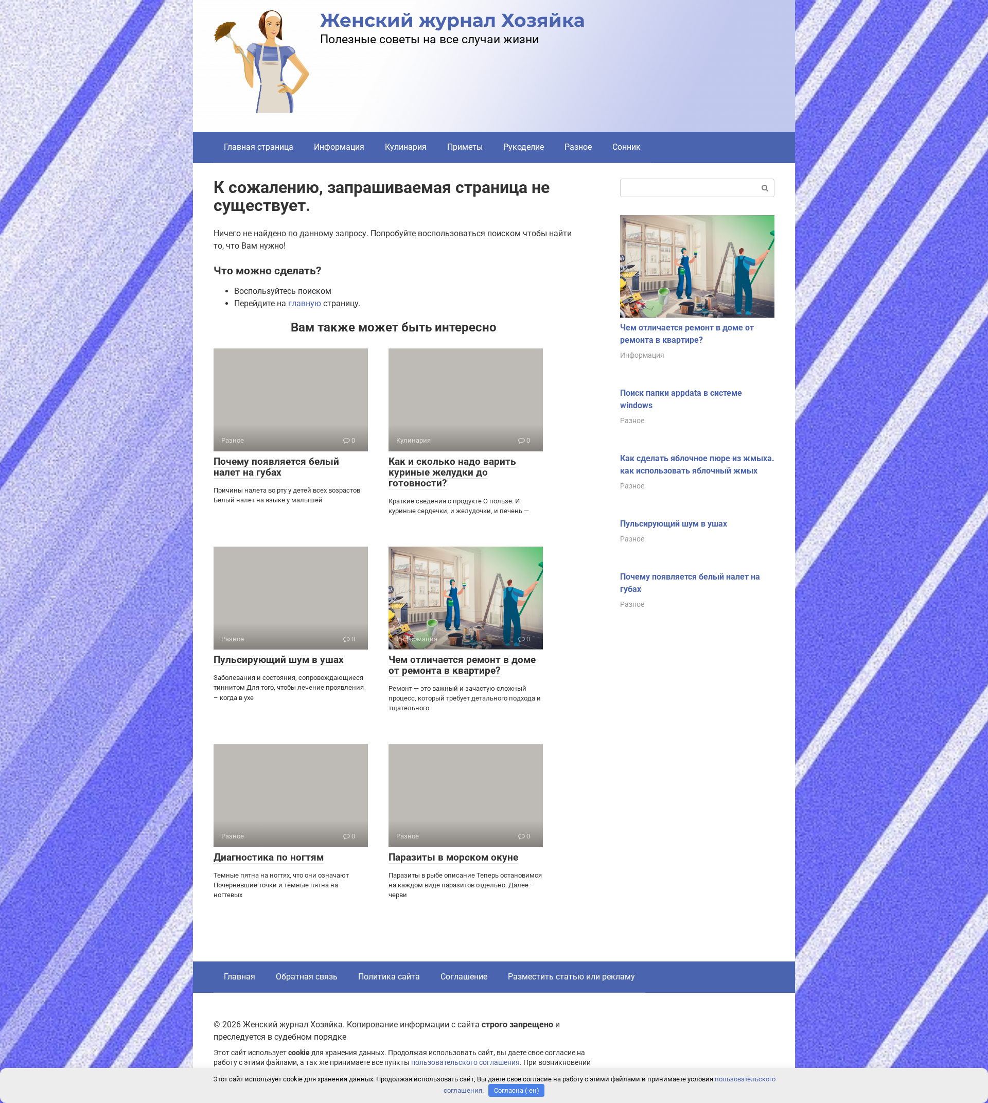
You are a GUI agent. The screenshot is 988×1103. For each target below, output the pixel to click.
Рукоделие (523, 147)
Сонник (626, 147)
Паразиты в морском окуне (453, 857)
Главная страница (258, 147)
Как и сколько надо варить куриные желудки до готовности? (452, 472)
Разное (578, 147)
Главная (239, 977)
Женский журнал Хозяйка (452, 20)
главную (304, 303)
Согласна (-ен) (516, 1090)
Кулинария (406, 147)
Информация (339, 147)
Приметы (465, 147)
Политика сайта (389, 977)
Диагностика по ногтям (269, 857)
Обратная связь (307, 977)
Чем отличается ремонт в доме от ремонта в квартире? (462, 665)
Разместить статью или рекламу (571, 977)
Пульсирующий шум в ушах (279, 660)
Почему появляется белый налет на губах (276, 467)
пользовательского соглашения (465, 1062)
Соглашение (463, 977)
